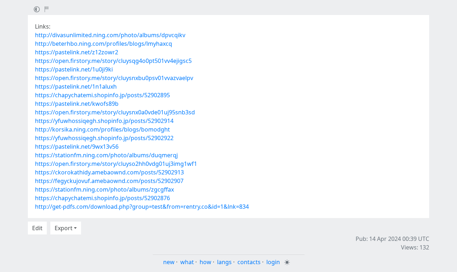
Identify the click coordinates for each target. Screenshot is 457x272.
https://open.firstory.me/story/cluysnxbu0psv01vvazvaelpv (114, 78)
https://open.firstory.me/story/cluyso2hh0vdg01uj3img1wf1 (116, 164)
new (169, 262)
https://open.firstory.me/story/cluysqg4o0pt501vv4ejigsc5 (113, 61)
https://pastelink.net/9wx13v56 (77, 146)
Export (63, 228)
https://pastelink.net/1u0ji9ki (74, 69)
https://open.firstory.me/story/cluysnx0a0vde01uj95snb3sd (115, 112)
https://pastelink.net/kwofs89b (77, 104)
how (205, 262)
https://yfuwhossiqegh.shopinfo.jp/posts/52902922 (104, 138)
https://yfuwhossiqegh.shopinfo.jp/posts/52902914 (104, 121)
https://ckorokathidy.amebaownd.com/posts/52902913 (109, 172)
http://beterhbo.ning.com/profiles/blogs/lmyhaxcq (103, 44)
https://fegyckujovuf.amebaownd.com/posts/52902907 (109, 181)
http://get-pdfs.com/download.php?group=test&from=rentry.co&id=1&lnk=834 (142, 207)
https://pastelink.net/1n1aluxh (76, 86)
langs (224, 262)
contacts (249, 262)
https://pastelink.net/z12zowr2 (76, 52)
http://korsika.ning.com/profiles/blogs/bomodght (102, 129)
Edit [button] (37, 228)
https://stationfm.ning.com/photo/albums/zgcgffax (104, 189)
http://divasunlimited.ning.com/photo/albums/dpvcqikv (110, 35)
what (187, 262)
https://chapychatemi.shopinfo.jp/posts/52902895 (102, 95)
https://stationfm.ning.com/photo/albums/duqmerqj (106, 155)
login (273, 262)
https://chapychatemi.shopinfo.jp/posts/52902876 (102, 198)
